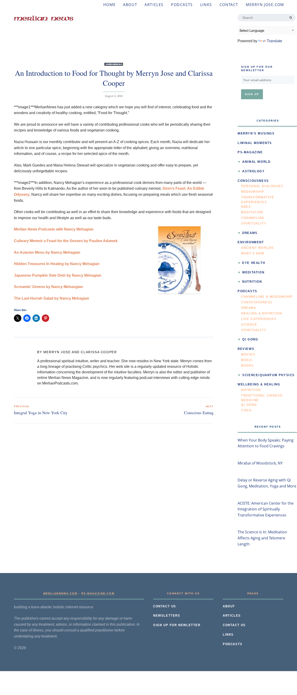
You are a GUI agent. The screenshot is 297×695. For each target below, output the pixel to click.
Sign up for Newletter (176, 625)
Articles (154, 4)
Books (247, 365)
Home (109, 4)
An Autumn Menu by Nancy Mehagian (47, 252)
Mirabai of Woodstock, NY (260, 463)
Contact (229, 4)
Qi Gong (250, 339)
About (130, 4)
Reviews (246, 349)
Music (247, 360)
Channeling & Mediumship (267, 296)
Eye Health (253, 263)
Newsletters (166, 615)
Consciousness (253, 181)
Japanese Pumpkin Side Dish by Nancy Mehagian (57, 275)
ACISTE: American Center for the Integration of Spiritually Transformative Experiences (266, 509)
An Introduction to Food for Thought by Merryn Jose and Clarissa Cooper (114, 78)
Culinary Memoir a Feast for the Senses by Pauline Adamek (66, 241)
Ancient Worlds (257, 248)
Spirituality (253, 223)
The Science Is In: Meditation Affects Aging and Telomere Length (262, 537)
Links (206, 4)
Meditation (252, 212)
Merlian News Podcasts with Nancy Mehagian (54, 229)
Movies (248, 354)
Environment (251, 242)
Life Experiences (259, 319)
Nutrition (114, 64)
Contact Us (164, 606)
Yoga (246, 410)
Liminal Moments (255, 143)
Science (249, 324)
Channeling (253, 218)
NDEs (246, 206)
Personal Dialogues (262, 186)
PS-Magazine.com (97, 593)
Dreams (250, 233)
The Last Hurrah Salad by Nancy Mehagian (51, 298)
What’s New (252, 253)
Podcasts (182, 4)
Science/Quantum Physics (268, 375)
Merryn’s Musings (256, 133)
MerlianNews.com (60, 593)
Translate (274, 41)
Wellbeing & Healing (259, 384)
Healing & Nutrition (261, 313)
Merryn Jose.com (265, 4)
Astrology (253, 171)
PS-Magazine (250, 152)
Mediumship (252, 191)
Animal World (256, 161)
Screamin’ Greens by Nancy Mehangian (48, 287)
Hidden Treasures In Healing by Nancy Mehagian (57, 264)
